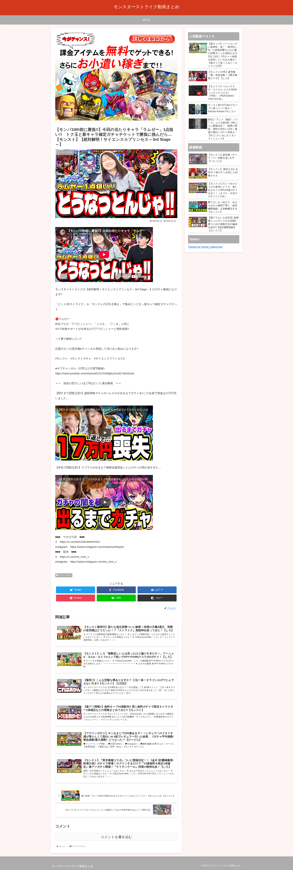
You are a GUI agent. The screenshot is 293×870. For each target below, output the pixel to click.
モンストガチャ (65, 575)
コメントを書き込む (116, 837)
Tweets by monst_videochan (205, 246)
